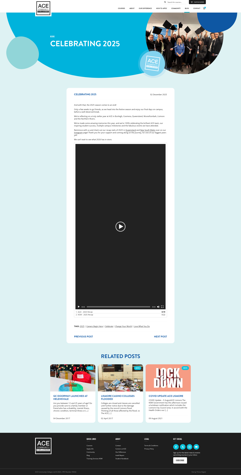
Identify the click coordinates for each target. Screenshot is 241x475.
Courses (121, 8)
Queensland (131, 130)
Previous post (83, 336)
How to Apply (161, 8)
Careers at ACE (120, 449)
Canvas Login (199, 2)
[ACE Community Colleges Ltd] (43, 8)
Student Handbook (121, 459)
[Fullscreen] (162, 307)
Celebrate (109, 326)
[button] (120, 227)
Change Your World (123, 326)
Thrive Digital (201, 472)
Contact (196, 8)
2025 (82, 326)
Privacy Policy (149, 449)
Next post (160, 336)
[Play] (78, 307)
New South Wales (147, 130)
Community (175, 8)
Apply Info (90, 449)
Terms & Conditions (151, 445)
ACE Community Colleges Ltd (45, 472)
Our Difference (145, 8)
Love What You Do (142, 326)
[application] (120, 226)
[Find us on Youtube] (196, 447)
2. (84, 314)
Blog (187, 8)
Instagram (78, 132)
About (131, 8)
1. (84, 312)
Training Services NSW (94, 459)
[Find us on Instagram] (189, 447)
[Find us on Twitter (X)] (183, 447)
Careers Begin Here (94, 326)
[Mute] (158, 307)
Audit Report (119, 455)
